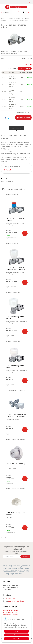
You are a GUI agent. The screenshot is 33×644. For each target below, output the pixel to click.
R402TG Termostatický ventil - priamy (17, 219)
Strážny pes (28, 64)
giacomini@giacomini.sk (16, 601)
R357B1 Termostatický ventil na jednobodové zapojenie (16, 416)
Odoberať (25, 557)
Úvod (2, 18)
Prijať (16, 631)
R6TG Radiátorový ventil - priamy (15, 366)
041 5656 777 (10, 599)
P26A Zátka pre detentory (15, 464)
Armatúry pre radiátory (14, 18)
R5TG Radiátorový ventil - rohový (15, 317)
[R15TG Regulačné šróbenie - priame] (16, 39)
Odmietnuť (16, 638)
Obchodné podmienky (10, 610)
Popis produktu (16, 128)
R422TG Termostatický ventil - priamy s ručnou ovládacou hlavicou (17, 269)
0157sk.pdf (7, 170)
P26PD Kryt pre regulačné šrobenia (15, 514)
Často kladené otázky (10, 612)
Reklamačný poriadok (10, 615)
